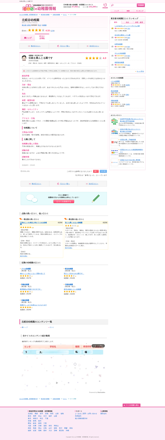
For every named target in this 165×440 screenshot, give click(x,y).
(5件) (128, 37)
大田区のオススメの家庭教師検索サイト (131, 151)
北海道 (30, 413)
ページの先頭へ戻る (132, 405)
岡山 (39, 428)
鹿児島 (61, 430)
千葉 (46, 418)
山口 (50, 428)
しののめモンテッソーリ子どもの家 (127, 26)
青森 (36, 413)
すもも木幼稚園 (120, 53)
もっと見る (140, 71)
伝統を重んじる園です (41, 58)
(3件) (127, 95)
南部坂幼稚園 (119, 62)
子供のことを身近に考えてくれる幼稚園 (33, 223)
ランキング (139, 11)
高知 (71, 428)
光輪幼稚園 (25, 300)
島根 (34, 428)
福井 (50, 416)
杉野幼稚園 (118, 44)
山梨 (55, 416)
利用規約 (78, 416)
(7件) (128, 28)
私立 (39, 25)
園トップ (28, 38)
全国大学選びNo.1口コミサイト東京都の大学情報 (130, 130)
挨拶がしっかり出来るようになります (33, 305)
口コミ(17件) (42, 37)
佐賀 (34, 430)
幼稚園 (44, 25)
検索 (128, 11)
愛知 (29, 423)
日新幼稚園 (69, 284)
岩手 (41, 413)
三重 (45, 423)
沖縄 (67, 430)
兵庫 (34, 426)
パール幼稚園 (26, 269)
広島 (45, 428)
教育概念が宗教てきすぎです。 (31, 289)
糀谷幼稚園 (69, 269)
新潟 (29, 416)
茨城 (29, 421)
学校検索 (141, 5)
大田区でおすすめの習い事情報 (130, 160)
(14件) (128, 104)
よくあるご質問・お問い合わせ (86, 413)
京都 (39, 426)
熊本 (45, 430)
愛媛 (65, 428)
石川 (45, 416)
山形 (57, 413)
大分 (50, 430)
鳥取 (29, 428)
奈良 (50, 426)
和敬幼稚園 (25, 284)
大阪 (29, 426)
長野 (34, 416)
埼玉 (41, 418)
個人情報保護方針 (81, 418)
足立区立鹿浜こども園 (122, 35)
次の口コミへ (94, 46)
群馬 (34, 421)
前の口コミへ (35, 46)
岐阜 (34, 423)
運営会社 (103, 413)
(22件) (128, 85)
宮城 (46, 413)
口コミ (52, 327)
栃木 (39, 421)
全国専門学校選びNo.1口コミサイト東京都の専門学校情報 (131, 120)
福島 (62, 413)
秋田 (51, 413)
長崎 (39, 430)
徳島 (55, 428)
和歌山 (56, 426)
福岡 (29, 430)
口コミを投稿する (64, 201)
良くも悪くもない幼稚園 (73, 222)
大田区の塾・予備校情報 (128, 139)
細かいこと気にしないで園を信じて (32, 273)
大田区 (29, 25)
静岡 (39, 423)
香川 (60, 428)
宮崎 (55, 430)
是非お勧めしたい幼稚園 (72, 289)
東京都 (24, 25)
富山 (39, 416)
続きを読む (23, 256)
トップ (116, 11)
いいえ (103, 171)
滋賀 (45, 426)
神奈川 (35, 418)
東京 (29, 418)
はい (95, 171)
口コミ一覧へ (65, 46)
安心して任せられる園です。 (74, 273)
